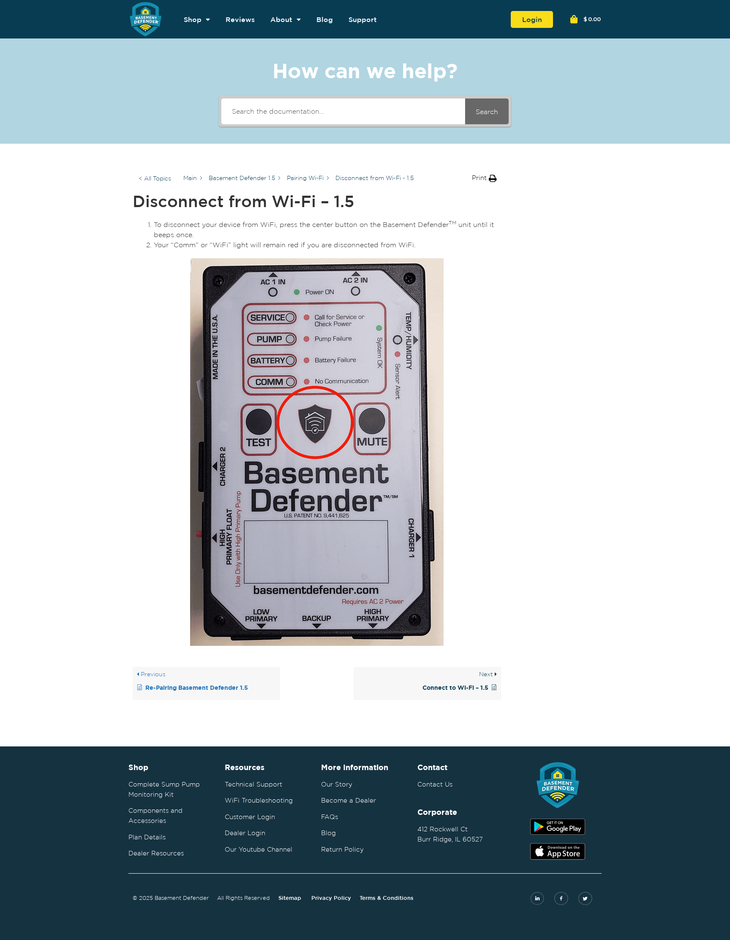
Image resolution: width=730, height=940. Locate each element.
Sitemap (289, 898)
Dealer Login (245, 832)
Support (363, 19)
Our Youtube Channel (258, 849)
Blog (324, 19)
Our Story (336, 784)
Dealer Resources (156, 853)
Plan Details (147, 837)
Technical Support (253, 784)
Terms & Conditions (387, 898)
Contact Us (434, 784)
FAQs (329, 816)
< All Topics (155, 178)
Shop (193, 19)
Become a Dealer (348, 800)
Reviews (240, 19)
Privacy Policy (331, 898)
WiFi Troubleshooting (259, 800)
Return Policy (342, 849)
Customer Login (250, 816)
